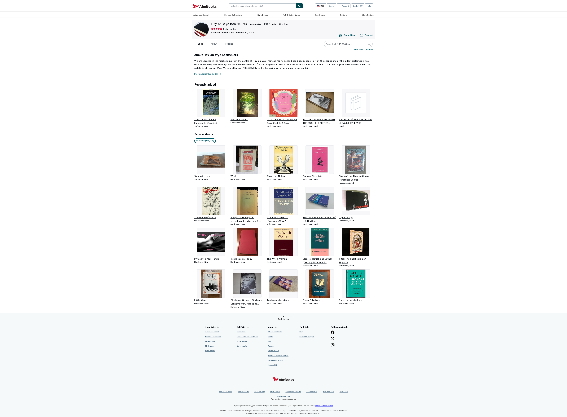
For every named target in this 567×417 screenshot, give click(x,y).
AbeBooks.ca (311, 392)
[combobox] (262, 5)
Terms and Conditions (324, 406)
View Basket (210, 351)
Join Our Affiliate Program (247, 336)
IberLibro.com (328, 392)
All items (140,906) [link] (205, 140)
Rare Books (263, 15)
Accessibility (273, 365)
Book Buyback (243, 341)
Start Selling (368, 15)
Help (369, 6)
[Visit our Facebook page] (332, 332)
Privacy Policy (273, 351)
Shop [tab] (200, 43)
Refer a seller (242, 346)
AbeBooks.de (243, 392)
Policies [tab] (229, 43)
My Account (344, 6)
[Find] (299, 5)
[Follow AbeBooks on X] (332, 339)
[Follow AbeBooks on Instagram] (332, 345)
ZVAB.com (344, 392)
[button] (369, 44)
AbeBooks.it (275, 392)
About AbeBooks (275, 332)
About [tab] (214, 43)
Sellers (343, 15)
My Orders (209, 346)
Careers (271, 341)
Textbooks (320, 15)
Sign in (331, 6)
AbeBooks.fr (259, 392)
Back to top (283, 319)
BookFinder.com (283, 397)
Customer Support (306, 336)
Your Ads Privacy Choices (278, 355)
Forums (271, 346)
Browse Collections (233, 15)
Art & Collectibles (291, 15)
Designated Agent (275, 360)
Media (270, 336)
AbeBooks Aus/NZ (293, 392)
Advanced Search (201, 15)
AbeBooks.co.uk (225, 392)
